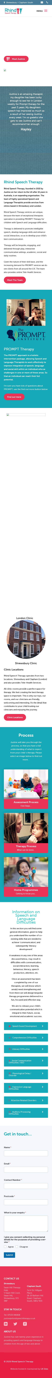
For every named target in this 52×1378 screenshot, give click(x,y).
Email (7, 1163)
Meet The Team (15, 280)
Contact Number (13, 1180)
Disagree (24, 1246)
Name (7, 1147)
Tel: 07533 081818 (12, 1315)
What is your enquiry (15, 1212)
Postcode (9, 1196)
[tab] (26, 1026)
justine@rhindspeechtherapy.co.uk (19, 1318)
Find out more (14, 397)
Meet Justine (18, 59)
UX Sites (44, 1369)
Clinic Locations (15, 717)
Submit (9, 1255)
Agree (11, 1246)
